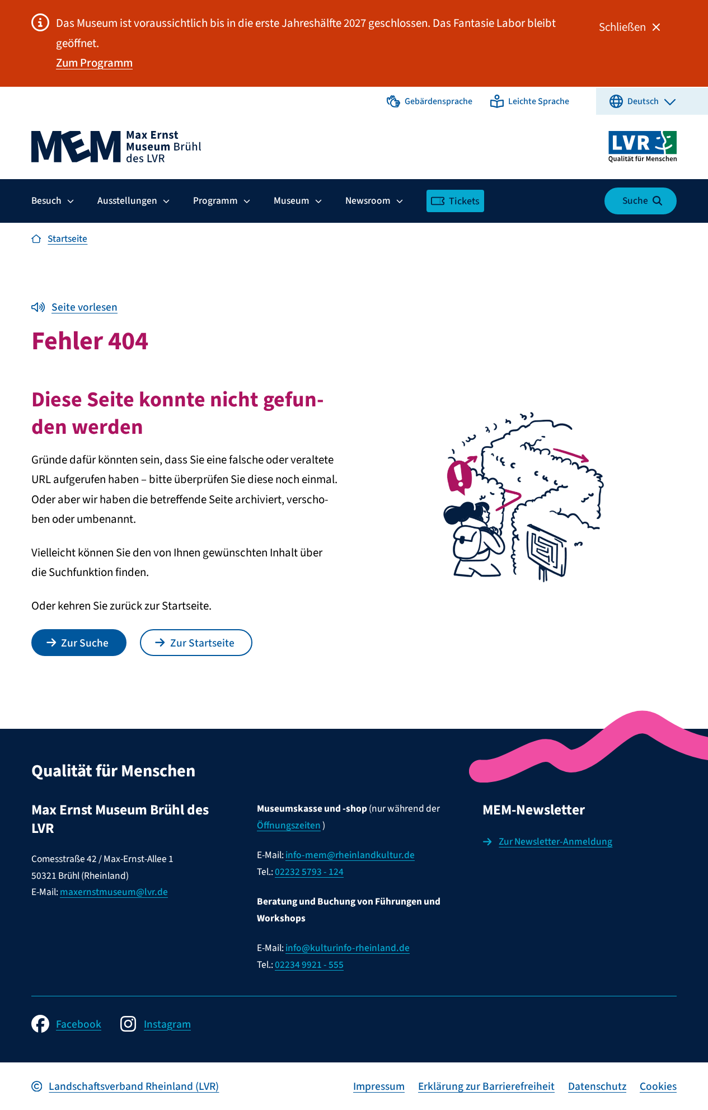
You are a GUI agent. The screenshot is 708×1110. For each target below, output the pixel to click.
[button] (429, 101)
